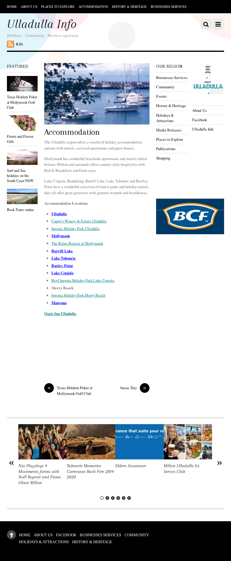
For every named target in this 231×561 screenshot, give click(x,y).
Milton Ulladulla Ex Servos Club (181, 468)
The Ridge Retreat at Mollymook (77, 243)
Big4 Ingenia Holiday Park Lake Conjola (82, 280)
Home (12, 6)
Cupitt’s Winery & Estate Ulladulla (78, 221)
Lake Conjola (62, 273)
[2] (107, 498)
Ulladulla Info (203, 129)
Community (165, 87)
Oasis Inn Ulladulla (60, 313)
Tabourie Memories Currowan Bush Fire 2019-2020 (91, 471)
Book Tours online (20, 209)
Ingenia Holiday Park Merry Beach (78, 295)
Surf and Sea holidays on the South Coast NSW (20, 175)
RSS (19, 44)
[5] (123, 498)
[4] (118, 498)
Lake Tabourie (63, 258)
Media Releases (168, 130)
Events (161, 96)
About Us (29, 6)
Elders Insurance (130, 465)
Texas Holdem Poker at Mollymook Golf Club (70, 390)
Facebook (199, 119)
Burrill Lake (62, 251)
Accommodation (93, 6)
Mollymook (60, 235)
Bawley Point (62, 265)
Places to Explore (58, 6)
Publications (165, 148)
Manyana (58, 302)
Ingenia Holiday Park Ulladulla (75, 228)
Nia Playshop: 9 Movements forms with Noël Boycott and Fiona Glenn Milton (39, 474)
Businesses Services (168, 6)
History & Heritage (129, 6)
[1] (102, 498)
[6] (129, 498)
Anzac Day (133, 388)
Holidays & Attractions (165, 117)
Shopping (163, 158)
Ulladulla (59, 213)
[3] (113, 498)
